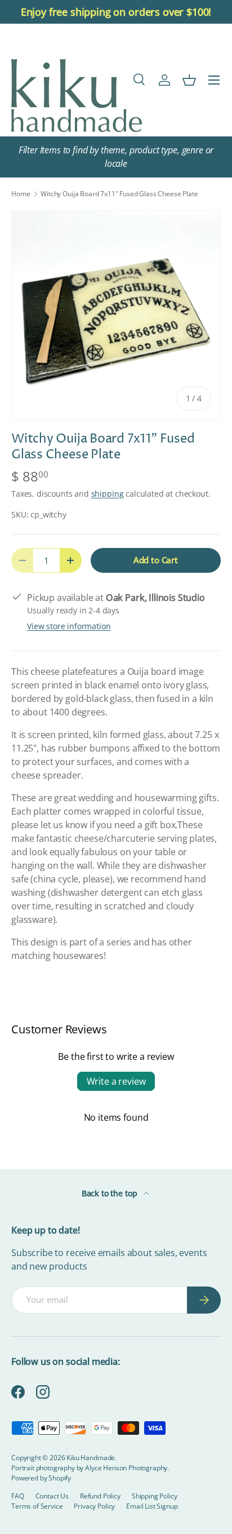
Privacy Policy (94, 1506)
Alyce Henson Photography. (127, 1468)
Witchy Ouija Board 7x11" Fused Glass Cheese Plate (119, 194)
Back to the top (110, 1193)
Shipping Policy (154, 1496)
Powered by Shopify (41, 1478)
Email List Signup (151, 1506)
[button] (189, 80)
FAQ (17, 1496)
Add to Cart (155, 559)
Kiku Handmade (90, 1457)
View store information (68, 626)
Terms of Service (37, 1506)
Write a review (116, 1081)
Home (20, 194)
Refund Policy (100, 1496)
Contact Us (52, 1496)
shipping (107, 493)
